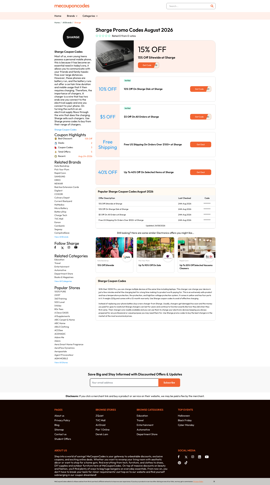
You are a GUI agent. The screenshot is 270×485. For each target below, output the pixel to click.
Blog (56, 425)
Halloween (184, 415)
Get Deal (201, 144)
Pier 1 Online (103, 429)
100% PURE (60, 291)
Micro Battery (61, 208)
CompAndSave (61, 232)
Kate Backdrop (61, 165)
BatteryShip (60, 211)
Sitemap (59, 429)
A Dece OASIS (61, 312)
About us (59, 415)
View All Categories (63, 281)
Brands (71, 15)
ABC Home (59, 323)
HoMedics (59, 204)
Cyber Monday (186, 425)
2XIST (57, 295)
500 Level (59, 302)
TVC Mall (58, 218)
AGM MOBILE (61, 358)
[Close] (214, 481)
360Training (60, 298)
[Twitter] (62, 247)
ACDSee (58, 330)
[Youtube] (75, 247)
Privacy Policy (62, 420)
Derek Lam (102, 434)
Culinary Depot (62, 197)
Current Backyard (63, 201)
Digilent (58, 190)
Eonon (57, 222)
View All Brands (61, 237)
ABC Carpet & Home (64, 319)
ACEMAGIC (60, 333)
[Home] (72, 6)
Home (57, 15)
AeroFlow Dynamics (64, 347)
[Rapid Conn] (209, 257)
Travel (57, 263)
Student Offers (62, 438)
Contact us (60, 434)
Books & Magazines (63, 277)
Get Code (147, 65)
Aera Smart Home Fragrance (68, 344)
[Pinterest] (180, 462)
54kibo (57, 305)
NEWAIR (58, 183)
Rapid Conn (60, 173)
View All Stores (61, 362)
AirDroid (100, 425)
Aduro (57, 340)
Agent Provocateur (64, 354)
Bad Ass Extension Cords (66, 187)
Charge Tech (60, 215)
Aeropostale (60, 351)
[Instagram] (69, 247)
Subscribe (169, 382)
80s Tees (58, 309)
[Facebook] (55, 247)
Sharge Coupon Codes (65, 129)
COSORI (58, 194)
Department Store (63, 273)
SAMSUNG (59, 176)
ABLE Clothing (61, 326)
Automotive (60, 270)
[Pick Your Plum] (168, 257)
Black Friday (185, 420)
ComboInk (59, 225)
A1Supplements (62, 316)
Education (59, 259)
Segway (58, 229)
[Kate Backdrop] (127, 257)
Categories (89, 15)
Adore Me (59, 337)
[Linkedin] (200, 457)
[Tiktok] (187, 462)
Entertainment (61, 266)
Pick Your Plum (61, 169)
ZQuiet (100, 415)
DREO (57, 180)
